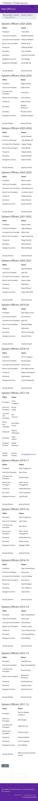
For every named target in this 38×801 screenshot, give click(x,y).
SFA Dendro (5, 789)
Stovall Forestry (28, 789)
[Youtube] (2, 787)
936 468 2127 (18, 795)
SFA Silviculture (16, 789)
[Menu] (32, 7)
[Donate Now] (19, 775)
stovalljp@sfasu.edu (28, 454)
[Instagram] (5, 787)
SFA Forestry (5, 791)
